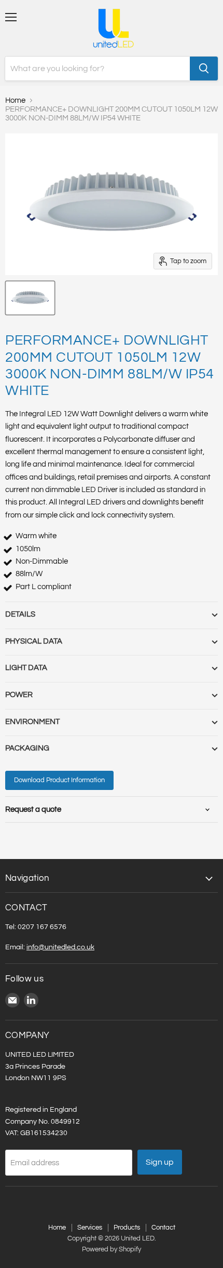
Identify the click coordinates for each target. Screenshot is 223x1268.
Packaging (27, 748)
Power (19, 695)
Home (15, 100)
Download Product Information (59, 780)
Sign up (160, 1162)
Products (127, 1227)
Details (20, 614)
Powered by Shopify (111, 1249)
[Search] (204, 68)
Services (89, 1227)
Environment (32, 722)
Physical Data (33, 641)
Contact (163, 1227)
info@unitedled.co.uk (60, 947)
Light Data (26, 668)
